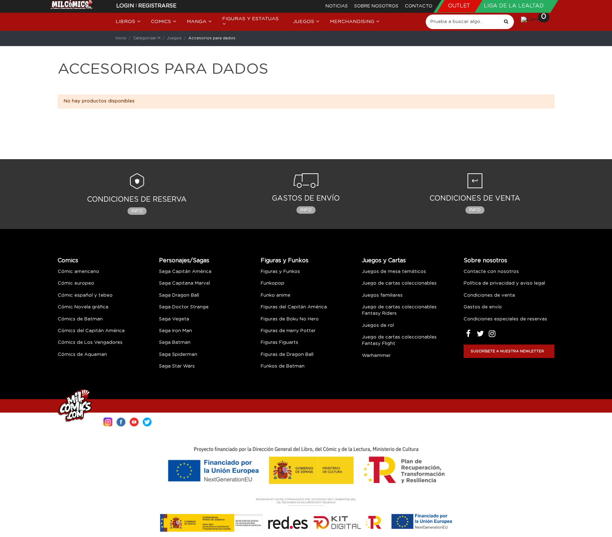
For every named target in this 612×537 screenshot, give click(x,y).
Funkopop (272, 283)
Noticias (337, 6)
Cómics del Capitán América (91, 331)
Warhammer (376, 355)
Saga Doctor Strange (184, 307)
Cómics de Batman (80, 319)
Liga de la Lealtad (514, 6)
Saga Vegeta (174, 319)
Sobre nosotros (377, 6)
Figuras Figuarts (279, 342)
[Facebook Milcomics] (121, 421)
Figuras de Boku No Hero (290, 319)
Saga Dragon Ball (179, 295)
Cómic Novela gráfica (83, 307)
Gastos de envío (483, 307)
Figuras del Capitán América (294, 307)
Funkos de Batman (283, 366)
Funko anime (275, 295)
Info (137, 211)
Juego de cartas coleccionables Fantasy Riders (399, 310)
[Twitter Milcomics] (147, 421)
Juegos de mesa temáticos (394, 271)
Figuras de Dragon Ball (287, 354)
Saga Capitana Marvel (184, 283)
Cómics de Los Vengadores (90, 342)
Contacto (418, 6)
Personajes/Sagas (184, 260)
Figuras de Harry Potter (288, 331)
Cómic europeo (76, 283)
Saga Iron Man (175, 331)
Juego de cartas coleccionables (399, 283)
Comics (68, 260)
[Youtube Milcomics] (134, 421)
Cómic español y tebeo (85, 295)
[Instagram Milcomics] (107, 421)
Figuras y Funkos (284, 260)
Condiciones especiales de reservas (505, 319)
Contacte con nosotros (491, 271)
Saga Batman (175, 342)
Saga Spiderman (178, 354)
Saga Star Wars (177, 366)
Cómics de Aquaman (82, 354)
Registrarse (157, 6)
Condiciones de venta (489, 295)
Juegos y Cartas (384, 260)
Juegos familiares (382, 295)
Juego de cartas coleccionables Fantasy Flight (399, 340)
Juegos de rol (378, 325)
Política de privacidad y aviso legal (504, 283)
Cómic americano (78, 271)
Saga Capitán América (185, 271)
